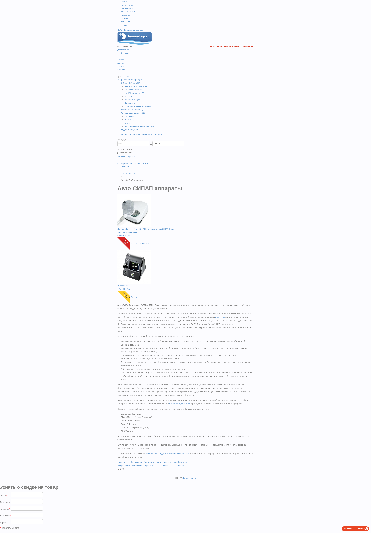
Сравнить (144, 243)
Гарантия (125, 15)
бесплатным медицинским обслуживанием (167, 453)
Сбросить (131, 157)
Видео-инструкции (129, 129)
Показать (121, 157)
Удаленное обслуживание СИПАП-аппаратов (142, 134)
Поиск (124, 25)
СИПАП (129, 116)
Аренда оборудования (133, 113)
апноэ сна (220, 317)
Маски (129, 96)
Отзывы (124, 18)
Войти (120, 30)
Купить (134, 243)
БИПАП (129, 119)
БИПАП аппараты (134, 93)
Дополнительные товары (138, 106)
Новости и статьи (170, 462)
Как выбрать (127, 8)
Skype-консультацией (180, 403)
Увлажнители (132, 99)
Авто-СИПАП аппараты (137, 86)
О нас (124, 1)
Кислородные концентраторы (140, 126)
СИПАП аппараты (133, 89)
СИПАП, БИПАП (130, 83)
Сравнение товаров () (130, 79)
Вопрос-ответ (127, 5)
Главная (125, 167)
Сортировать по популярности (132, 163)
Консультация (137, 462)
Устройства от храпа (132, 109)
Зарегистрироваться (133, 30)
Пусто (125, 76)
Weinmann (125, 152)
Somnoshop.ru (189, 478)
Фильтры (130, 103)
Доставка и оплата (130, 11)
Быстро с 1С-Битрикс (353, 528)
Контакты (125, 21)
